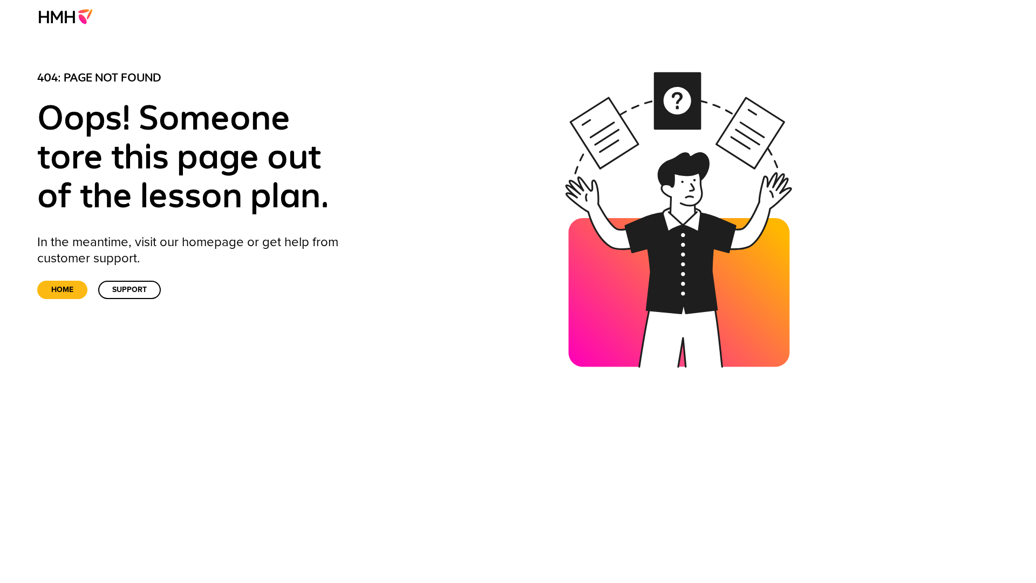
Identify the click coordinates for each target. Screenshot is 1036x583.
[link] (69, 16)
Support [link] (129, 289)
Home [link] (62, 289)
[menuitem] (69, 16)
